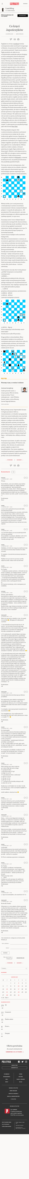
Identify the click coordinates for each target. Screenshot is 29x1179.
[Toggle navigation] (2, 3)
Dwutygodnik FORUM (6, 1122)
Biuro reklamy (13, 1090)
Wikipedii (18, 157)
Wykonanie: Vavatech (19, 1125)
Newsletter (14, 1065)
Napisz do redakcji (13, 1093)
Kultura (21, 1076)
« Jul (2, 997)
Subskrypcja (14, 1067)
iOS (11, 1109)
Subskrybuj (22, 15)
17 (18, 989)
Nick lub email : (5, 943)
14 (7, 989)
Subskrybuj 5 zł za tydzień (14, 1052)
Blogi (20, 1081)
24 (18, 992)
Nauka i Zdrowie (21, 1079)
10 (18, 986)
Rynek (20, 1074)
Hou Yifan (14, 126)
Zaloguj (25, 3)
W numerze (6, 1074)
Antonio (3, 591)
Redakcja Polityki (13, 1088)
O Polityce (13, 1099)
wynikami (16, 44)
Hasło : (7, 948)
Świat (6, 1081)
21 (7, 992)
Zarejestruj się (20, 957)
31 (18, 995)
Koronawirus (6, 1076)
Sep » (6, 997)
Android (15, 1109)
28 (7, 995)
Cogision (20, 1122)
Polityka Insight (5, 1124)
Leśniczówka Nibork (6, 1126)
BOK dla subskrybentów (13, 1096)
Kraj (7, 1079)
